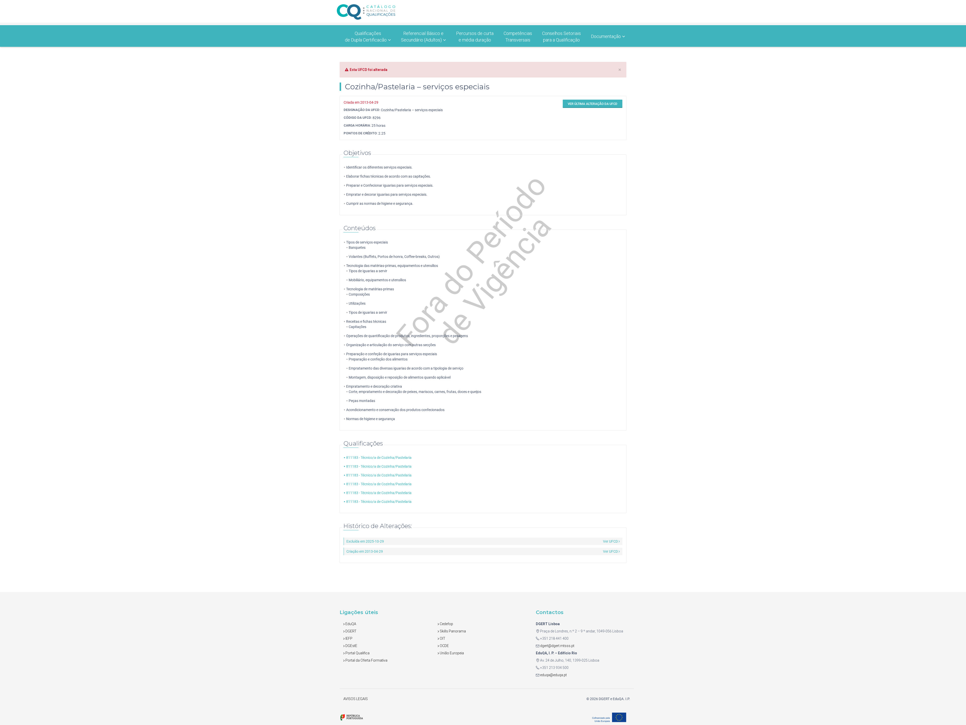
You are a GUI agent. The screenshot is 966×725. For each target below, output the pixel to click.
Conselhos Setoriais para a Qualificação (561, 37)
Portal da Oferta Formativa (366, 660)
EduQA (350, 624)
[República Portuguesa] (352, 717)
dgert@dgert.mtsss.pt (556, 646)
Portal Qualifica (357, 653)
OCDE (444, 646)
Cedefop (446, 624)
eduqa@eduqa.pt (553, 675)
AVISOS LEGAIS (355, 699)
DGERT (350, 631)
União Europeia (451, 653)
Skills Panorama (452, 631)
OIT (442, 638)
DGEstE (351, 646)
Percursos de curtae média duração (475, 37)
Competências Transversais (518, 37)
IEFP (348, 638)
